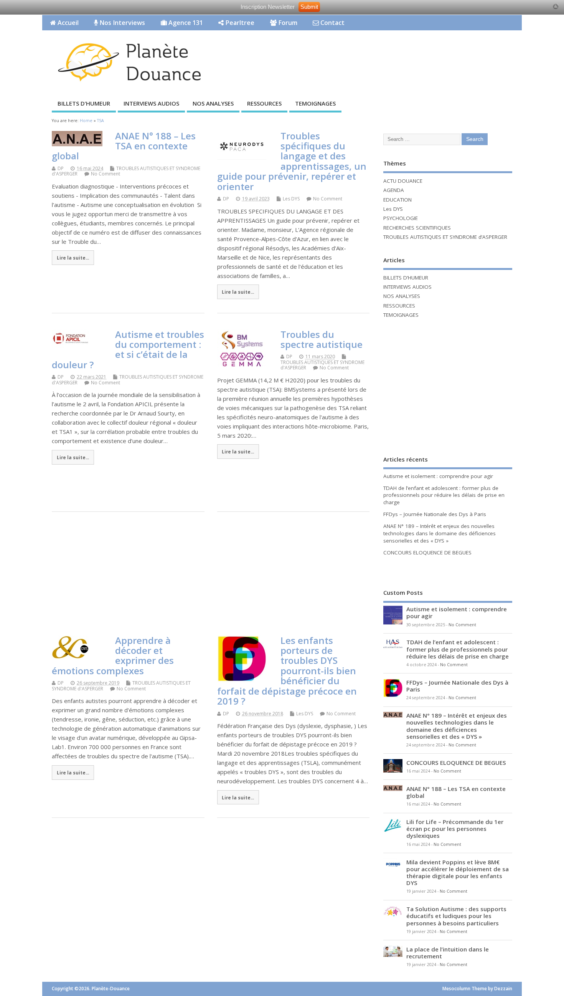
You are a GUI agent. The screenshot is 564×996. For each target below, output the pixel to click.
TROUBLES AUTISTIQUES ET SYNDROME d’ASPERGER (445, 236)
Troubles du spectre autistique (321, 339)
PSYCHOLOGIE (400, 218)
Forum (287, 22)
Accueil (67, 22)
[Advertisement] (375, 54)
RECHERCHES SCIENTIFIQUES (417, 227)
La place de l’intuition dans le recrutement (447, 952)
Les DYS (291, 198)
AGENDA (393, 190)
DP (61, 168)
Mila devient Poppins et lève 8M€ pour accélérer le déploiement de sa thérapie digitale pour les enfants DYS (457, 872)
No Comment (105, 173)
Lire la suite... (73, 258)
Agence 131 (185, 22)
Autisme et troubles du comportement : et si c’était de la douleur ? (128, 349)
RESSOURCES (264, 103)
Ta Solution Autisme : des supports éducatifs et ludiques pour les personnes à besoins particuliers (456, 916)
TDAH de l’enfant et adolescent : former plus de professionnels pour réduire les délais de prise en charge (444, 495)
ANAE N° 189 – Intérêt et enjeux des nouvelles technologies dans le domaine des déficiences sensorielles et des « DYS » (439, 533)
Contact (332, 22)
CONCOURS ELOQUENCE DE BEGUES (427, 552)
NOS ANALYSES (213, 103)
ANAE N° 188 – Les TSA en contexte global (124, 145)
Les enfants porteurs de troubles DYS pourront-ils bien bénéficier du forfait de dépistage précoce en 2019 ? (287, 670)
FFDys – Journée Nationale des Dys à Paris (434, 514)
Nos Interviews (121, 22)
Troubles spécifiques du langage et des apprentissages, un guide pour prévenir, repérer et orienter (291, 161)
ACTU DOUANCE (402, 180)
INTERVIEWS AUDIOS (151, 103)
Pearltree (239, 22)
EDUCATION (397, 199)
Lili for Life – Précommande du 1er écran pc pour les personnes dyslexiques (454, 828)
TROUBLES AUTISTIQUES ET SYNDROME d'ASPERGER (126, 171)
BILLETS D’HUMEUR (84, 103)
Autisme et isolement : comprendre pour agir (438, 476)
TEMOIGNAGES (315, 103)
